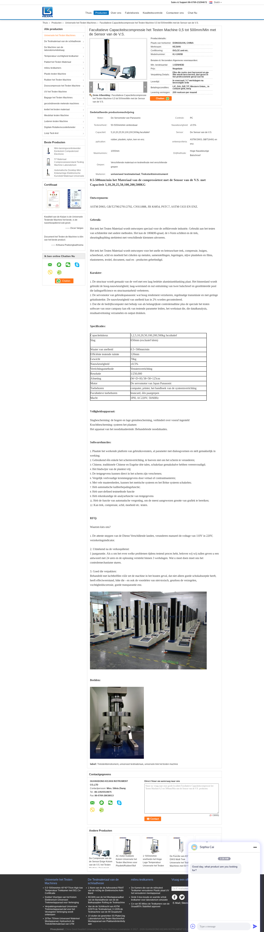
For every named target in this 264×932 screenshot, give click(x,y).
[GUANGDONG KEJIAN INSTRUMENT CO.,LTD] (91, 87)
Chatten (160, 98)
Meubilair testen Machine (56, 115)
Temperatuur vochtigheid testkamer (61, 56)
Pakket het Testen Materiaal (57, 62)
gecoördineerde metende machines (61, 103)
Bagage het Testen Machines (58, 97)
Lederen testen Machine (56, 121)
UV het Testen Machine (55, 91)
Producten (101, 12)
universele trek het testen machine (161, 764)
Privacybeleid (57, 929)
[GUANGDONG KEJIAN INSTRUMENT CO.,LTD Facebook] (175, 898)
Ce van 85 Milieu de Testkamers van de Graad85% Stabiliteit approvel (150, 905)
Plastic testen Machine (55, 74)
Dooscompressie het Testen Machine (62, 85)
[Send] (255, 926)
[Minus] (255, 847)
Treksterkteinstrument (107, 764)
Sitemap (186, 902)
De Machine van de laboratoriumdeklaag (54, 48)
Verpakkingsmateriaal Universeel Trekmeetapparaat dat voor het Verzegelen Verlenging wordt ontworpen (61, 910)
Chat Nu (192, 13)
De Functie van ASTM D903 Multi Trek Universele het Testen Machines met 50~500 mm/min (180, 862)
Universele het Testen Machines (80, 23)
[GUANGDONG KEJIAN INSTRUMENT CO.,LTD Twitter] (182, 898)
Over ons (116, 12)
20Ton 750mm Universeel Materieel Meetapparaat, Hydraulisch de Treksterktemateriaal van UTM (62, 921)
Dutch (217, 2)
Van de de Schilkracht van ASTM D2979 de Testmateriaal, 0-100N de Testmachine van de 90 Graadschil (105, 909)
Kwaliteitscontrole (153, 12)
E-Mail (176, 902)
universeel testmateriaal (131, 764)
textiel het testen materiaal (57, 109)
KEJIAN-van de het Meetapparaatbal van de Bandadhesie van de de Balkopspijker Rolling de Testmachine (106, 900)
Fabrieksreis (132, 12)
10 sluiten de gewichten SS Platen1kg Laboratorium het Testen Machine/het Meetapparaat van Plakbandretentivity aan (106, 920)
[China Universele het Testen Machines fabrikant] (48, 12)
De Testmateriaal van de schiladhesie (62, 41)
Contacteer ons (175, 12)
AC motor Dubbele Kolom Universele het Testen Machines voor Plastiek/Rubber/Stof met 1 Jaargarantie (126, 862)
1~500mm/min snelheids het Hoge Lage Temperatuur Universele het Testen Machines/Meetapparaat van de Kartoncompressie (154, 866)
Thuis (88, 12)
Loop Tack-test (51, 133)
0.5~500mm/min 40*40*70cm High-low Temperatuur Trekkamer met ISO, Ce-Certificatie (64, 890)
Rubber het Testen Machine (57, 80)
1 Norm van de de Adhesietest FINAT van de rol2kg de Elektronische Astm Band (106, 890)
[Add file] (192, 926)
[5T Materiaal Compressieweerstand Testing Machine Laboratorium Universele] (48, 162)
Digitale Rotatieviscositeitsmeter (59, 127)
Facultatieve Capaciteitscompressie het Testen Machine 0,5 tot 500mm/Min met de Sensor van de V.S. (119, 98)
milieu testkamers (52, 68)
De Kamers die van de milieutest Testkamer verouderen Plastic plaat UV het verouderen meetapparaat (150, 890)
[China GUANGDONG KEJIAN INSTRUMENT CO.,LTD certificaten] (53, 199)
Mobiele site (180, 907)
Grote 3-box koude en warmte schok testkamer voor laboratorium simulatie (149, 898)
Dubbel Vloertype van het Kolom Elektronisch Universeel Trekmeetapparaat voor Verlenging (62, 900)
